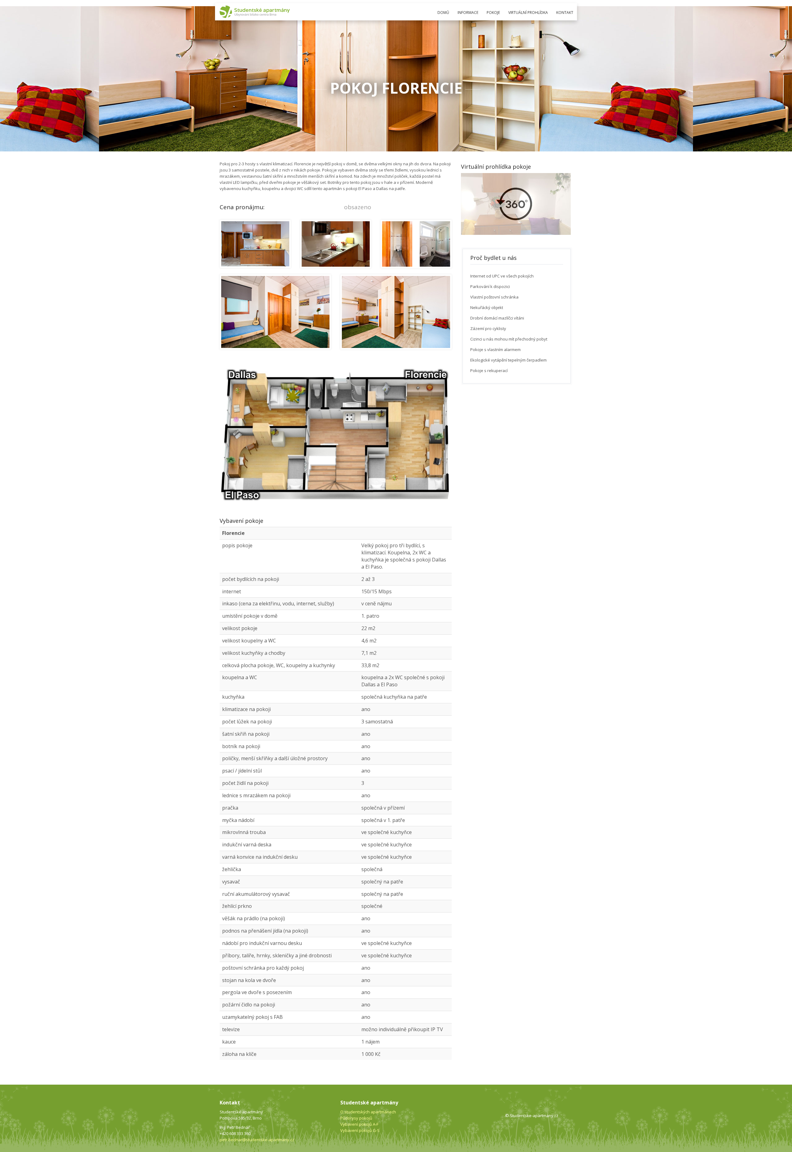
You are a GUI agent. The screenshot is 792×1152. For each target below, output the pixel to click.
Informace (468, 12)
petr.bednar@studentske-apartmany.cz (257, 1139)
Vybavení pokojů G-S (360, 1130)
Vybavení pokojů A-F (359, 1124)
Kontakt (564, 12)
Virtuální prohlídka (528, 12)
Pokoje (493, 12)
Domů (443, 12)
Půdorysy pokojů (356, 1118)
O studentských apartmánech (368, 1112)
